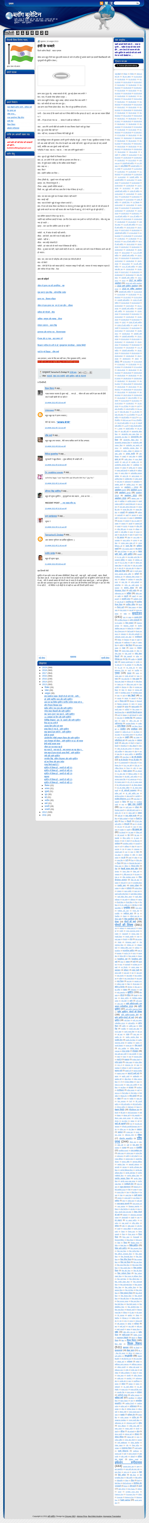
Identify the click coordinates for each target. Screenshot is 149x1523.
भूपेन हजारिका (122, 1048)
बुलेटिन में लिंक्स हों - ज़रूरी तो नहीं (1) (58, 782)
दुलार (134, 827)
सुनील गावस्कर (124, 1417)
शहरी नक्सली (120, 1329)
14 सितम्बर (136, 202)
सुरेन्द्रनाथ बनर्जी (131, 1423)
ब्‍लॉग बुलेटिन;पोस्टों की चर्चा (124, 1017)
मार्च (46, 803)
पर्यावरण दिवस (138, 888)
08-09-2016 (121, 141)
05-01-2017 (121, 107)
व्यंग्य (125, 1321)
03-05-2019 (121, 96)
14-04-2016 (136, 208)
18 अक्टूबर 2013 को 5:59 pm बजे (55, 402)
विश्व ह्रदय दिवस (119, 1309)
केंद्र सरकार (129, 623)
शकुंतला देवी (139, 1321)
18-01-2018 (130, 244)
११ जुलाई (117, 169)
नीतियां (126, 866)
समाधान (131, 1384)
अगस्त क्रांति (130, 454)
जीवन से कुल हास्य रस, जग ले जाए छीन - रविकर (55, 305)
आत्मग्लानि (120, 515)
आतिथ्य (140, 512)
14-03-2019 (125, 208)
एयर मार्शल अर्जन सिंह (134, 557)
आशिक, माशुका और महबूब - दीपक (50, 319)
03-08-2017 (132, 96)
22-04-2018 (119, 306)
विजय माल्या (126, 1237)
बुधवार (125, 989)
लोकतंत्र (125, 1215)
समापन (137, 1384)
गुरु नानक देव (130, 667)
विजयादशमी (136, 1237)
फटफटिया (117, 950)
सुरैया (140, 1423)
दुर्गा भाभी (127, 827)
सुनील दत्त (135, 1417)
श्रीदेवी (137, 1361)
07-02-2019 (127, 127)
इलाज (131, 532)
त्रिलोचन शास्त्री (119, 810)
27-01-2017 (127, 361)
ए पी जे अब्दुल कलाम (127, 549)
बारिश (120, 978)
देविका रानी (139, 832)
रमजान (137, 1132)
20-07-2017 (125, 272)
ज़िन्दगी (116, 746)
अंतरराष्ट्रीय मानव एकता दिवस (130, 434)
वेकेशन (137, 1315)
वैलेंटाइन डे (125, 1318)
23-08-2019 (125, 319)
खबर (133, 640)
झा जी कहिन (135, 760)
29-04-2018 (121, 387)
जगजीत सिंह (128, 718)
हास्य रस (126, 1472)
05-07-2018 (132, 113)
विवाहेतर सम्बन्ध (135, 1243)
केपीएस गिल (130, 628)
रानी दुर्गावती (134, 1156)
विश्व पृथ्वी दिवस (121, 1279)
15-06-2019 (138, 219)
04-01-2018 (138, 99)
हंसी (125, 1454)
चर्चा (124, 695)
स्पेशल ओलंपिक (135, 1442)
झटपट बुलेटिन (129, 754)
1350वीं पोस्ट (126, 202)
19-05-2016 (119, 261)
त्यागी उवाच (129, 807)
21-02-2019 (138, 292)
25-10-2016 (119, 347)
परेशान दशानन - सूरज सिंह (47, 325)
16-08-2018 (136, 230)
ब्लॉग (131, 1001)
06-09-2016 (138, 121)
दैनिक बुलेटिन (126, 838)
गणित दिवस (118, 653)
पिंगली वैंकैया (129, 902)
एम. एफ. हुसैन (121, 557)
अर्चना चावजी (138, 479)
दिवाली (129, 821)
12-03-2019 (125, 183)
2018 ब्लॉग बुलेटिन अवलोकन (134, 283)
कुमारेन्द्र (137, 613)
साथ (132, 1400)
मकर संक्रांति (132, 1054)
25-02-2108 (136, 339)
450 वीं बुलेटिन (130, 409)
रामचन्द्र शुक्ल (129, 1159)
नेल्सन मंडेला (126, 871)
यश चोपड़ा (124, 1121)
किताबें (140, 604)
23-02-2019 (125, 314)
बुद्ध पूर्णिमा (117, 989)
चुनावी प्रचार (118, 709)
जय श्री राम (139, 734)
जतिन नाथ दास (134, 721)
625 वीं (134, 417)
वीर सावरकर (120, 1315)
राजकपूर (117, 1147)
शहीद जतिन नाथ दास (129, 1332)
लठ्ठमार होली (127, 1198)
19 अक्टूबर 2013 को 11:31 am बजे (55, 527)
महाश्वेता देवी (118, 1079)
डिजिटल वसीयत (132, 774)
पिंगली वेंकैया (120, 902)
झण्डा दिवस (126, 757)
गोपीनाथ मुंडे (130, 681)
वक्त (138, 1217)
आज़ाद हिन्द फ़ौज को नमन (53, 726)
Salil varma (125, 1500)
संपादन (134, 1373)
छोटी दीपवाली (133, 715)
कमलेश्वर (130, 579)
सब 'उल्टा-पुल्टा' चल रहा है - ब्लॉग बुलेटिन (59, 714)
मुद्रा (125, 1098)
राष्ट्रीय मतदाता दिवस (122, 1178)
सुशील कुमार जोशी (134, 1426)
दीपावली (126, 824)
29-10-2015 (138, 389)
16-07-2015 (125, 230)
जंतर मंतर (119, 718)
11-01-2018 (127, 169)
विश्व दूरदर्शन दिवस (125, 1268)
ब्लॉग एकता (139, 1001)
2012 (44, 812)
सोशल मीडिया (119, 1437)
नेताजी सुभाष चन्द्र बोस (129, 869)
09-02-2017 (127, 143)
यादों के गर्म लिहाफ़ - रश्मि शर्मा (48, 352)
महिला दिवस (128, 1079)
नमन (137, 852)
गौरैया (130, 687)
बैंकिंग (129, 995)
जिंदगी (132, 743)
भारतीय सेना (119, 1040)
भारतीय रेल (118, 1037)
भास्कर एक (129, 1045)
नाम (141, 857)
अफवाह (140, 468)
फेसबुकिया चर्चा (122, 959)
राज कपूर (136, 1145)
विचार (123, 1234)
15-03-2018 (127, 219)
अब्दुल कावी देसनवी (122, 470)
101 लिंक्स (124, 166)
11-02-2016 (138, 169)
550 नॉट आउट (119, 414)
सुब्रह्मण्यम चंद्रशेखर (120, 1420)
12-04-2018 (136, 183)
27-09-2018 (127, 367)
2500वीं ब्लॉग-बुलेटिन (128, 350)
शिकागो (133, 1338)
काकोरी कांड (126, 599)
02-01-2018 (127, 82)
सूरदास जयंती (129, 1428)
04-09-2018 (127, 104)
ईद (141, 535)
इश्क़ (116, 535)
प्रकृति (121, 931)
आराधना (123, 523)
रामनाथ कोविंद (126, 1162)
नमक (131, 852)
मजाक (124, 1056)
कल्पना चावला (129, 588)
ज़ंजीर (140, 715)
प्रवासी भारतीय (129, 936)
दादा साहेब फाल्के (130, 815)
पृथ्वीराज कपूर (128, 913)
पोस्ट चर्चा (118, 919)
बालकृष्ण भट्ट (138, 981)
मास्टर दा (117, 1093)
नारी (126, 860)
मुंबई (141, 1096)
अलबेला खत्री (119, 484)
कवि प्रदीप (132, 590)
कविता (129, 593)
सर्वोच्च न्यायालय (135, 1395)
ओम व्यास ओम (130, 568)
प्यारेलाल (122, 928)
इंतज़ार (132, 526)
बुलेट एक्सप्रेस (121, 992)
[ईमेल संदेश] (79, 372)
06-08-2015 (127, 121)
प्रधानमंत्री (125, 934)
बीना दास (137, 987)
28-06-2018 (132, 375)
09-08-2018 (138, 149)
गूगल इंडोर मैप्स (125, 679)
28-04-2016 (127, 373)
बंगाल (121, 962)
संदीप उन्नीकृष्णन (125, 1373)
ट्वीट (134, 768)
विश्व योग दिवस (129, 1290)
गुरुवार (117, 673)
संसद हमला (120, 1375)
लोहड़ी (132, 1217)
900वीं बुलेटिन (130, 428)
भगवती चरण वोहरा (134, 1029)
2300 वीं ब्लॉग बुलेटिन (135, 322)
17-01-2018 (133, 233)
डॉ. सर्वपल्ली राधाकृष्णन (128, 790)
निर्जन (125, 863)
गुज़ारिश (133, 659)
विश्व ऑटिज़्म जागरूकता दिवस (123, 1254)
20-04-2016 (130, 269)
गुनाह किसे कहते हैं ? (51, 764)
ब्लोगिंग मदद (132, 1026)
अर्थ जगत (119, 481)
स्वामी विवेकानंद (123, 1451)
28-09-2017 (121, 381)
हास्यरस (134, 1472)
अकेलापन (137, 451)
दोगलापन (117, 841)
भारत (127, 1034)
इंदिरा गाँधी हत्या (121, 529)
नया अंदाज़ (118, 855)
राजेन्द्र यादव (129, 1153)
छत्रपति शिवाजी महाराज (134, 712)
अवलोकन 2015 (131, 495)
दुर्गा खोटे (139, 824)
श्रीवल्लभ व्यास (119, 1370)
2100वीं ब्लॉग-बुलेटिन (123, 300)
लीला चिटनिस (124, 1209)
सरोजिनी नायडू (122, 1395)
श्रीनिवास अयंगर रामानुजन (122, 1364)
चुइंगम (132, 704)
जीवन (140, 746)
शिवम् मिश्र (118, 1344)
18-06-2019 (119, 250)
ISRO (140, 1494)
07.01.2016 (121, 135)
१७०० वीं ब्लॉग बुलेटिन (129, 241)
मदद (130, 1056)
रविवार (140, 1135)
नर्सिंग (133, 855)
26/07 (137, 358)
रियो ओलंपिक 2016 (120, 1189)
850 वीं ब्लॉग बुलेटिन (136, 426)
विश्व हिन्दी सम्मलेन (132, 1304)
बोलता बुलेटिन (125, 998)
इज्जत (130, 529)
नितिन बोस (139, 860)
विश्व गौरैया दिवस (125, 1259)
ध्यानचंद (117, 849)
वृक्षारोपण (130, 1315)
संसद (140, 1373)
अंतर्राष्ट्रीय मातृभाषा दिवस (131, 448)
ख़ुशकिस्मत (127, 642)
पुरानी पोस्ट (105, 658)
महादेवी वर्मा (128, 1071)
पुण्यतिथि (127, 907)
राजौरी (127, 1156)
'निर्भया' (132, 74)
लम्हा (123, 1201)
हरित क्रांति (124, 1456)
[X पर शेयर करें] (88, 372)
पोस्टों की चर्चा (130, 921)
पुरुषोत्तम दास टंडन (123, 911)
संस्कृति (129, 1375)
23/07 (124, 322)
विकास (123, 1231)
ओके (131, 562)
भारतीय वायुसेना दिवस (132, 1037)
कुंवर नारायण (123, 610)
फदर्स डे (140, 950)
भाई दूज (140, 1031)
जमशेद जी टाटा (126, 732)
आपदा (130, 518)
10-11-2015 (132, 160)
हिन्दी (138, 1480)
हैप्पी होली (133, 1486)
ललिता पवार (131, 1201)
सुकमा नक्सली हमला (134, 1412)
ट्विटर (128, 768)
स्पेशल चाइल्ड (119, 1445)
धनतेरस (117, 843)
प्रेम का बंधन (138, 939)
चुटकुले (49, 376)
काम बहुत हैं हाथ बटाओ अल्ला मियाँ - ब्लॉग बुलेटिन (62, 753)
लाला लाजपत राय (137, 1203)
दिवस (122, 821)
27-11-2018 (138, 367)
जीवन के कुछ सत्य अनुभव (124, 748)
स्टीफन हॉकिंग (118, 1440)
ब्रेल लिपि (124, 1001)
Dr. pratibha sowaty (54, 472)
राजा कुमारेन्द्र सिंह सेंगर (15, 117)
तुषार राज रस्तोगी (59, 376)
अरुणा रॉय (125, 476)
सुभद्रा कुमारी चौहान (134, 1420)
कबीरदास (122, 579)
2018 (44, 670)
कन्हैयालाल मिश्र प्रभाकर (132, 576)
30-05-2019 (132, 392)
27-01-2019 (138, 361)
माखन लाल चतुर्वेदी (131, 1085)
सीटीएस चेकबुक (131, 1409)
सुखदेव (122, 1415)
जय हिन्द (119, 737)
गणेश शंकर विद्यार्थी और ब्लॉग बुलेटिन (57, 711)
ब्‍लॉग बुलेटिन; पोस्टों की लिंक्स (129, 1011)
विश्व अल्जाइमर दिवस (136, 1248)
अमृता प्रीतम (124, 473)
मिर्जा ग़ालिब (125, 1093)
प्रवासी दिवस (118, 936)
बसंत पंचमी (135, 970)
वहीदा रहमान (131, 1226)
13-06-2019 (125, 196)
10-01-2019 (133, 155)
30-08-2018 (138, 395)
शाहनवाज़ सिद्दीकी (122, 1338)
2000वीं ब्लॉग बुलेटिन (127, 277)
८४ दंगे (126, 426)
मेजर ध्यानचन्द (122, 1101)
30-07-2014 (127, 395)
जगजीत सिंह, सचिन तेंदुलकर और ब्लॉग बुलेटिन (61, 758)
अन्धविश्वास (136, 465)
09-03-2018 (121, 146)
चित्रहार (132, 701)
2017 (44, 673)
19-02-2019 (125, 258)
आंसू (116, 501)
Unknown (49, 410)
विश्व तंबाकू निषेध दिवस (123, 1265)
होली (140, 1486)
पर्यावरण (129, 888)
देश (129, 835)
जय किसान (137, 732)
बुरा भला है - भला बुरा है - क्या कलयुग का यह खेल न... (63, 749)
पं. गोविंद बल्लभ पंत (127, 874)
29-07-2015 (132, 387)
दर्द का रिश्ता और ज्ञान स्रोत (54, 761)
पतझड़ (116, 883)
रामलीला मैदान (121, 1164)
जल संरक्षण (136, 737)
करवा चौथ (124, 582)
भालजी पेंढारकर (119, 1045)
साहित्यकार (133, 1406)
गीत (126, 659)
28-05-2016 (138, 373)
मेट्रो (130, 1101)
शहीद (116, 1332)
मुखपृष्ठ (11, 3)
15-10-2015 (132, 222)
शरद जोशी (131, 1326)
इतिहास (137, 529)
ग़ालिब (137, 656)
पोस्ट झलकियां (129, 919)
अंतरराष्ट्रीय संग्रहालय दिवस (122, 442)
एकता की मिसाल (122, 551)
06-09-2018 (132, 124)
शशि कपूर (139, 1326)
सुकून (116, 1415)
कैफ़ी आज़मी (130, 631)
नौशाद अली (136, 871)
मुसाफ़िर (131, 1098)
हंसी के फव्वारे (49, 735)
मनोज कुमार (118, 1062)
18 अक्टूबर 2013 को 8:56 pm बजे (55, 446)
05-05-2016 (138, 110)
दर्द (124, 813)
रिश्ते (129, 1189)
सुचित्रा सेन (131, 1415)
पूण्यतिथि (117, 913)
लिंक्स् (116, 1209)
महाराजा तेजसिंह (138, 1071)
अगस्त (47, 788)
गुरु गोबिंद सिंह (138, 665)
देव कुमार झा (11, 110)
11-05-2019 (132, 171)
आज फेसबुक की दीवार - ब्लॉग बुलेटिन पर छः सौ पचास (63, 741)
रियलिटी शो (137, 1187)
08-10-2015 (132, 141)
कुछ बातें (131, 610)
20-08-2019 (119, 275)
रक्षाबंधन (120, 1132)
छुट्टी (118, 715)
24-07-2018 (130, 331)
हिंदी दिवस (133, 1475)
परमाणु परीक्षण (134, 885)
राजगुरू (131, 1147)
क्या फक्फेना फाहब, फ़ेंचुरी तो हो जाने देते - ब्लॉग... (62, 696)
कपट (116, 579)
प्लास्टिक (137, 948)
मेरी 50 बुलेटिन (121, 1107)
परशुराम (117, 888)
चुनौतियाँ (127, 709)
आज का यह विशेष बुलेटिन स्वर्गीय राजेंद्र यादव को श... (64, 702)
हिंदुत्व (126, 1480)
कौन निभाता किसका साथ (53, 705)
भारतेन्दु (137, 1043)
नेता (116, 869)
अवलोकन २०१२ (136, 490)
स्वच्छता (117, 1448)
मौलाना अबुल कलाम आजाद (123, 1118)
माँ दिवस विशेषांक (129, 1082)
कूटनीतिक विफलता (122, 620)
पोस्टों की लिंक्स (124, 924)
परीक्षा (122, 888)
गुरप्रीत (138, 662)
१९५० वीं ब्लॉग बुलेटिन (128, 266)
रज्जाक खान (129, 1132)
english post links (132, 1491)
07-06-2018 (121, 129)
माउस (138, 1082)
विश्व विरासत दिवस (126, 1296)
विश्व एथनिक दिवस (134, 1251)
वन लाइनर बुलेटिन (131, 1220)
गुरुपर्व (129, 670)
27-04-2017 (121, 364)
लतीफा (117, 1201)
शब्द (116, 1326)
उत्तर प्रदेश (136, 537)
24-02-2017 (125, 328)
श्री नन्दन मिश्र (138, 1359)
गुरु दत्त (120, 667)
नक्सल (129, 849)
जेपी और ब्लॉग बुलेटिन (52, 756)
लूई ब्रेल (132, 1209)
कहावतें (134, 596)
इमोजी (116, 532)
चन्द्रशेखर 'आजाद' (125, 693)
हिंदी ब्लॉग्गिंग (138, 1477)
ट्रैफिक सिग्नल (119, 768)
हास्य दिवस (118, 1472)
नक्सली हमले (118, 852)
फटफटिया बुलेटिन (128, 950)
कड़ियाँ (137, 574)
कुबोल (125, 614)
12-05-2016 (119, 185)
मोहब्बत (119, 1115)
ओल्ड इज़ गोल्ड (120, 571)
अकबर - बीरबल (127, 451)
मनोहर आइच (128, 1062)
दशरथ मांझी (131, 813)
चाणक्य (126, 698)
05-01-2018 (132, 107)
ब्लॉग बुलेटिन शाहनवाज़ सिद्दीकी (134, 1009)
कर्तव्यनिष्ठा (117, 585)
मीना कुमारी (133, 1096)
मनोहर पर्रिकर (138, 1062)
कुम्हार (129, 617)
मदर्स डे (119, 1059)
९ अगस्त (120, 428)
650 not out (127, 420)
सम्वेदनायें (117, 1387)
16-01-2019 (130, 227)
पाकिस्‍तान (132, 899)
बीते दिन (130, 987)
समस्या (116, 1384)
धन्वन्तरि (137, 843)
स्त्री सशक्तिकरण (122, 1442)
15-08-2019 (121, 222)
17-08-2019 (132, 238)
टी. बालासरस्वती (123, 762)
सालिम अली (124, 1406)
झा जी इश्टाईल (137, 757)
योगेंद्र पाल (123, 1129)
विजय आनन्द (131, 1234)
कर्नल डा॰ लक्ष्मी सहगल (132, 585)
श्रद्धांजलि (128, 1355)
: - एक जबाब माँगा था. (68, 503)
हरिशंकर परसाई (133, 1459)
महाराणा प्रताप (121, 1073)
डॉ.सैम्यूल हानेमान (119, 796)
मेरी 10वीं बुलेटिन (125, 1104)
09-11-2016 (133, 152)
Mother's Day (129, 1497)
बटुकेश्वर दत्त (136, 964)
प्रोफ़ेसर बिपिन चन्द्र (126, 948)
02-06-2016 (132, 85)
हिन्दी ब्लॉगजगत (127, 1483)
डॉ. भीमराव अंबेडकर (137, 785)
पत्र (129, 883)
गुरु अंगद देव (118, 665)
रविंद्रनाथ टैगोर (129, 1135)
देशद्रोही (117, 838)
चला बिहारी (131, 695)
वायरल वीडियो (127, 1228)
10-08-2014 (138, 157)
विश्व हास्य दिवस (135, 1301)
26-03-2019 (136, 353)
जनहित (140, 723)
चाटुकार (119, 698)
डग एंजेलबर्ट (138, 771)
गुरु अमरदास (128, 665)
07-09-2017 (138, 132)
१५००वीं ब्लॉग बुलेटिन (129, 224)
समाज (123, 1384)
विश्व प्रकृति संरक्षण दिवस (122, 1282)
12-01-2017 (131, 180)
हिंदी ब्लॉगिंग (129, 1477)
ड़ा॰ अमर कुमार (121, 774)
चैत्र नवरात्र (135, 709)
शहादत (128, 1329)
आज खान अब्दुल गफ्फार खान (128, 507)
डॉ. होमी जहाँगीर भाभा (132, 793)
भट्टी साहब (118, 1031)
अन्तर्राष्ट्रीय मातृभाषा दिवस (122, 465)
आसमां (118, 526)
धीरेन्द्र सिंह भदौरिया (53, 491)
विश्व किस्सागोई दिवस (127, 1256)
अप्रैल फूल (132, 468)
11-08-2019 (138, 174)
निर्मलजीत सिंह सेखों (134, 863)
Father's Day (119, 1494)
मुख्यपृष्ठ (73, 656)
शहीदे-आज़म (126, 1335)
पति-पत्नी (123, 883)
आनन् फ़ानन (123, 518)
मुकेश (119, 1098)
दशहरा (140, 813)
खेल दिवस (129, 645)
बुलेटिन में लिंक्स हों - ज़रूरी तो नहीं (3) (58, 773)
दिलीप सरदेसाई (124, 818)
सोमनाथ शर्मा (128, 1434)
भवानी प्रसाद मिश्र (129, 1031)
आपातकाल (138, 518)
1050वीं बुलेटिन (135, 166)
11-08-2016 (127, 174)
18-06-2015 (136, 247)
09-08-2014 (127, 149)
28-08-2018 (138, 378)
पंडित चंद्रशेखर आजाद (129, 877)
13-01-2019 (119, 194)
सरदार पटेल (124, 1389)
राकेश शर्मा (120, 1145)
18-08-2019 (130, 250)
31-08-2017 (130, 403)
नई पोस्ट (42, 658)
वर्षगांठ (117, 1226)
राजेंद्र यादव (120, 1153)
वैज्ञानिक (117, 1318)
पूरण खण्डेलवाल (51, 516)
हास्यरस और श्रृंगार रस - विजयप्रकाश (51, 332)
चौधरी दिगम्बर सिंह (119, 712)
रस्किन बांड (133, 1142)
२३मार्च (135, 325)
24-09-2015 (126, 333)
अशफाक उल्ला (135, 498)
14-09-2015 (125, 213)
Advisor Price (82, 1516)
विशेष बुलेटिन (133, 1245)
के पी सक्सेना (118, 623)
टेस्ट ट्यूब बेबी (128, 765)
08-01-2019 (132, 135)
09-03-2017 (138, 143)
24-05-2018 (136, 328)
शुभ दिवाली (136, 1347)
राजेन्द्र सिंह (139, 1153)
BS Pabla (131, 1489)
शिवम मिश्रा (131, 1340)
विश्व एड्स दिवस (121, 1251)
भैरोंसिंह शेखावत (134, 1048)
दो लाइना (136, 838)
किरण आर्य (120, 607)
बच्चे (134, 962)
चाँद (141, 695)
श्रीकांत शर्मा (120, 1361)
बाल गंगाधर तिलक (129, 978)
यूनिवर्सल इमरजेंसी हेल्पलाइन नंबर (131, 1126)
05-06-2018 (121, 113)
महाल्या (46, 776)
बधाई (116, 967)
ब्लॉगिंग (124, 1026)
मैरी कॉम (123, 1112)
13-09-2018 (119, 199)
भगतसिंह (123, 1029)
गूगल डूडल (135, 679)
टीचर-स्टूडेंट (133, 762)
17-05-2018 (127, 236)
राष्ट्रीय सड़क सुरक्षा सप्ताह (128, 1181)
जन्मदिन (123, 729)
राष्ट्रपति (117, 1167)
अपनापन (117, 468)
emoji (119, 1491)
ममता (138, 1065)
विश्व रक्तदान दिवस (126, 1293)
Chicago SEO (70, 1516)
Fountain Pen (130, 1494)
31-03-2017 (136, 400)
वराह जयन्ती (125, 1223)
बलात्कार (117, 970)
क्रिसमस (126, 640)
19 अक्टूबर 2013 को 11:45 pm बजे (55, 545)
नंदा (123, 849)
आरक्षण (116, 523)
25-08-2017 (125, 345)
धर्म (121, 846)
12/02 (137, 188)
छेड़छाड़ (125, 715)
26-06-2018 (130, 356)
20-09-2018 (130, 275)
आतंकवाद (131, 512)
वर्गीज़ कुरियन (135, 1223)
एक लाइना (138, 549)
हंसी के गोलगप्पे (81, 376)
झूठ (116, 762)
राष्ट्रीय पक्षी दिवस (130, 1173)
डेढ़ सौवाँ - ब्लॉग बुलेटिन (131, 776)
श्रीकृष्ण (129, 1361)
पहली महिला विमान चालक (124, 896)
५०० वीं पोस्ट (136, 412)
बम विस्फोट (124, 967)
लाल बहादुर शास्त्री (123, 1203)
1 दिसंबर (123, 155)
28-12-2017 (132, 381)
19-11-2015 (126, 264)
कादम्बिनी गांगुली (137, 599)
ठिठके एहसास (127, 771)
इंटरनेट (125, 526)
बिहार (128, 984)
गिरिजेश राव (118, 659)
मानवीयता (139, 1087)
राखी (128, 1145)
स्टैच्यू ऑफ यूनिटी (130, 1440)
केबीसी (138, 628)
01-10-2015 (132, 79)
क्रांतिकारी (138, 637)
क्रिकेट (119, 640)
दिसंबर (47, 687)
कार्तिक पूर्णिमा (130, 604)
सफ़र (129, 1381)
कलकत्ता (117, 588)
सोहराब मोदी (130, 1437)
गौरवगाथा (124, 687)
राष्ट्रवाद (124, 1167)
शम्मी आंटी (122, 1326)
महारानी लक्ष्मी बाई (133, 1073)
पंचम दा (117, 877)
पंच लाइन (137, 874)
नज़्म (126, 852)
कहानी (126, 596)
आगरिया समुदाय (131, 501)
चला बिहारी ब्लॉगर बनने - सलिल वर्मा (19, 107)
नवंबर (47, 690)
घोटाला (130, 690)
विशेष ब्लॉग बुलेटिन (121, 1248)
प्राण (138, 936)
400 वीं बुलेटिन (119, 409)
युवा (131, 1124)
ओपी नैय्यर (127, 565)
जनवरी (47, 809)
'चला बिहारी (118, 74)
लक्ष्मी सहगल (138, 1195)
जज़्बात (123, 721)
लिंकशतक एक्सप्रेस (134, 1206)
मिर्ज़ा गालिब (134, 1093)
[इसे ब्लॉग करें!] (85, 372)
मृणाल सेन (139, 1098)
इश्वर (131, 535)
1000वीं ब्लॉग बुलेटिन (128, 163)
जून (46, 794)
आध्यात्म (134, 515)
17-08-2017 (121, 238)
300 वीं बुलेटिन (132, 398)
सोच (138, 1431)
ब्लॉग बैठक (127, 1020)
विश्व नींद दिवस (138, 1270)
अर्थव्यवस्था (128, 481)
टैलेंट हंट (137, 765)
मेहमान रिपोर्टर (119, 1110)
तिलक (131, 802)
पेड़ (138, 913)
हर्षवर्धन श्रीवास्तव (13, 128)
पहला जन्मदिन (128, 891)
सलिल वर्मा (119, 1397)
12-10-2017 (127, 188)
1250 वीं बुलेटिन (135, 191)
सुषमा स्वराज (118, 1428)
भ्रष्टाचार (117, 1051)
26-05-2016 (119, 356)
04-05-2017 (121, 102)
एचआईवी (139, 554)
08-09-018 (138, 138)
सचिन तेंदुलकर (138, 1375)
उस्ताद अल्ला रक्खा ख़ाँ (128, 543)
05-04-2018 (127, 110)
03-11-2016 (127, 99)
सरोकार (139, 1392)
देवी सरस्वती (120, 835)
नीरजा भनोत (135, 866)
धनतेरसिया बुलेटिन (128, 843)
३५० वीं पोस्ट (124, 406)
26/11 (117, 361)
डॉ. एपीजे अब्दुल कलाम (123, 785)
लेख (139, 1209)
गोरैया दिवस (139, 681)
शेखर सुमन (130, 1350)
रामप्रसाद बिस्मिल (137, 1162)
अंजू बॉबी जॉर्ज (125, 431)
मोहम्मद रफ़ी (127, 1115)
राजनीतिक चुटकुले (123, 1150)
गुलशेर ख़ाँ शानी (129, 676)
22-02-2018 (125, 303)
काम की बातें (120, 602)
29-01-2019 (127, 384)
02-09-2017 (138, 88)
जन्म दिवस (121, 726)
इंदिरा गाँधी (139, 526)
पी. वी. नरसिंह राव (125, 905)
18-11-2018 (126, 252)
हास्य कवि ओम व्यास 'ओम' (133, 1469)
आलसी (130, 523)
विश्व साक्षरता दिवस (137, 1298)
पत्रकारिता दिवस (137, 883)
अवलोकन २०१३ (125, 493)
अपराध (124, 468)
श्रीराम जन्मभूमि (121, 1367)
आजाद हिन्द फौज (127, 509)
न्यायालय (117, 874)
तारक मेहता (137, 799)
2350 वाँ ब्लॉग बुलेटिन (123, 325)
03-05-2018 (138, 93)
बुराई (141, 989)
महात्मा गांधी (118, 1071)
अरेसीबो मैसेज (128, 479)
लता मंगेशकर (136, 1198)
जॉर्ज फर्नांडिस (118, 751)
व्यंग (120, 1321)
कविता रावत (139, 593)
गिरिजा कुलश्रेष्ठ (51, 454)
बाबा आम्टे (139, 973)
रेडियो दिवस (135, 1192)
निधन (118, 863)
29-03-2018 (138, 384)
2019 (44, 667)
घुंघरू (122, 690)
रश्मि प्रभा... (11, 114)
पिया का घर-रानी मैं (51, 723)
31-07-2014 (119, 403)
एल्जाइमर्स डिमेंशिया (120, 560)
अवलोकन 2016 (120, 498)
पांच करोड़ (125, 899)
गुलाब (138, 676)
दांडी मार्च (120, 815)
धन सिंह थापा (136, 841)
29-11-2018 (121, 392)
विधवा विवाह (130, 1240)
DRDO (140, 1489)
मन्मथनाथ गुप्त (129, 1065)
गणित (138, 651)
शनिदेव (129, 1324)
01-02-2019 (138, 76)
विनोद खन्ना (139, 1240)
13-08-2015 (136, 196)
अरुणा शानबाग (135, 476)
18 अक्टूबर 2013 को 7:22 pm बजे (55, 428)
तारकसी (117, 802)
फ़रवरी (47, 806)
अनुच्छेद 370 (135, 462)
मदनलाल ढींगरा (138, 1056)
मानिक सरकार (130, 1090)
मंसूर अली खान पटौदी (120, 1054)
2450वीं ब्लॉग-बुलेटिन (128, 336)
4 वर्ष (138, 406)
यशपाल (132, 1121)
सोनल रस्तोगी (118, 1434)
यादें (138, 1121)
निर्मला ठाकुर (118, 866)
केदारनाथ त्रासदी (128, 626)
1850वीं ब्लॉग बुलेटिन (128, 255)
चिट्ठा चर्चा (123, 701)
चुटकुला (140, 704)
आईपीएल (122, 501)
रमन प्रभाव (118, 1135)
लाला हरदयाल (121, 1206)
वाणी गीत (10, 121)
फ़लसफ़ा (119, 953)
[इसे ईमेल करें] (82, 372)
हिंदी (140, 1472)
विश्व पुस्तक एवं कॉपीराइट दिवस (133, 1276)
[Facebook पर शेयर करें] (90, 372)
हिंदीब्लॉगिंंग (120, 1480)
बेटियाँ (122, 995)
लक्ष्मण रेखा (128, 1195)
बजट (121, 964)
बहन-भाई (126, 973)
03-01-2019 (132, 90)
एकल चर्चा (132, 551)
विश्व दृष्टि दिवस (126, 1270)
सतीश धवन (120, 1378)
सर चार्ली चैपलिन (128, 1387)
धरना (116, 846)
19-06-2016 (130, 261)
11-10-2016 (122, 177)
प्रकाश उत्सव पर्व (131, 928)
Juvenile (120, 1497)
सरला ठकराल (130, 1392)
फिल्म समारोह (131, 956)
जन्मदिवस (134, 729)
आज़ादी (122, 512)
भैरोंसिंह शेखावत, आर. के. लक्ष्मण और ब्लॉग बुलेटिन (62, 720)
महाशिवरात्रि (136, 1076)
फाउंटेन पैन (127, 953)
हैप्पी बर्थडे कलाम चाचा (52, 744)
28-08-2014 (127, 378)
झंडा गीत (119, 754)
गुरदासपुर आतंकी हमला (127, 662)
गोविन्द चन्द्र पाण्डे (131, 684)
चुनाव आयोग (135, 707)
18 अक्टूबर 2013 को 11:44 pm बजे (55, 483)
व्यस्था (131, 1321)
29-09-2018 (127, 389)
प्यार (116, 928)
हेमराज (125, 1486)
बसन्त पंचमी (118, 973)
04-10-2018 (138, 104)
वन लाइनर (118, 1220)
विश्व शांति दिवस (124, 1298)
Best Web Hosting (95, 1516)
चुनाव (126, 707)
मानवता (131, 1087)
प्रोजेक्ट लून (130, 945)
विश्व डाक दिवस (137, 1262)
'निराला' (125, 74)
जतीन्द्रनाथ (118, 723)
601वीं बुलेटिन (125, 417)
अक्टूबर (47, 693)
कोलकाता (123, 634)
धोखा (133, 846)
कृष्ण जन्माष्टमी (134, 620)
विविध (116, 1245)
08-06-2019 (128, 138)
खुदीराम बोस (118, 642)
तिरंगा (124, 802)
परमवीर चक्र (121, 885)
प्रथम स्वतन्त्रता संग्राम (132, 931)
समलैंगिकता (137, 1381)
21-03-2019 (121, 294)
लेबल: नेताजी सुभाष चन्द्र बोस (123, 1212)
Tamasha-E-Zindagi (54, 535)
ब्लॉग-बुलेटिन (131, 1023)
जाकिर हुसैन (124, 743)
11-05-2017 (121, 171)
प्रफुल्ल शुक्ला (135, 934)
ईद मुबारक (120, 537)
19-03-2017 (136, 258)
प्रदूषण (116, 934)
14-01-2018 (130, 205)
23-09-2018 (136, 319)
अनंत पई (125, 462)
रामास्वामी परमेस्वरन (134, 1164)
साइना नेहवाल (124, 1400)
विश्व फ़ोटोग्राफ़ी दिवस (126, 1284)
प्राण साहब (117, 939)
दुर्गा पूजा (119, 827)
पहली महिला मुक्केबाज (136, 894)
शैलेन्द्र (130, 1353)
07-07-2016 (132, 129)
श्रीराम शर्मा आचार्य (134, 1367)
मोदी (141, 1112)
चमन (118, 695)
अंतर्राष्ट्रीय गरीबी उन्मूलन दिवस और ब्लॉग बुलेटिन (62, 738)
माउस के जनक (119, 1085)
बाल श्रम (129, 981)
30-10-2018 (121, 398)
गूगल (116, 679)
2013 (44, 684)
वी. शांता (132, 1312)
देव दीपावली (122, 832)
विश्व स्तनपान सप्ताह (122, 1301)
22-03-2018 (136, 303)
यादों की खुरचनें (120, 1124)
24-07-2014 (119, 331)
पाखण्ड (140, 899)
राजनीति (139, 1147)
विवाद (125, 1243)
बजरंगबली (127, 964)
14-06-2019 (130, 210)
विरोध (118, 1243)
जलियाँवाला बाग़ (120, 740)
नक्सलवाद (136, 849)
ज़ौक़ (136, 751)
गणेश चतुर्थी (128, 653)
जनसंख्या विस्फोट (130, 723)
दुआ (134, 824)
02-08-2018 (127, 88)
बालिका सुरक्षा (120, 984)
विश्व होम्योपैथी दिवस (133, 1307)
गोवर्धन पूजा (120, 684)
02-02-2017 (138, 82)
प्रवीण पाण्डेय (50, 553)
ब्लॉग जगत (120, 1004)
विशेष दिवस (123, 1245)
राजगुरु (124, 1147)
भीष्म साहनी (138, 1045)
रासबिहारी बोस (129, 1184)
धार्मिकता (127, 846)
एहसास (130, 560)
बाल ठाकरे (139, 978)
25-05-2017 (119, 342)
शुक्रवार (126, 1347)
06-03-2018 (138, 115)
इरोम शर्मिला (124, 532)
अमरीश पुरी (132, 470)
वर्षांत (123, 1226)
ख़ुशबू (134, 642)
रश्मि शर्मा (48, 435)
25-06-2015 (130, 342)
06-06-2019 (132, 118)
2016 (44, 676)
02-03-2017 (121, 85)
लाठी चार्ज (139, 1201)
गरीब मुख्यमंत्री (128, 656)
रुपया (140, 1189)
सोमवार (137, 1434)
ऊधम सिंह (129, 546)
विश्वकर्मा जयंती (131, 1309)
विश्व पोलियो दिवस (134, 1279)
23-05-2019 (130, 317)
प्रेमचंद (119, 942)
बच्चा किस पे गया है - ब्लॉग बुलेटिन (56, 729)
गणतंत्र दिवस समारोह (128, 651)
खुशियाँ (121, 645)
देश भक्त (136, 835)
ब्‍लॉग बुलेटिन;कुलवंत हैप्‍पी (130, 1015)
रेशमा (121, 1195)
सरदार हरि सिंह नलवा (136, 1389)
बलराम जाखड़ (135, 967)
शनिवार (136, 1324)
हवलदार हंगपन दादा (128, 1466)
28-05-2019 (121, 375)
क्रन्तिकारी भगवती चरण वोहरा (123, 637)
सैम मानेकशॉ (131, 1431)
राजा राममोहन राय (136, 1150)
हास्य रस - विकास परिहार (47, 299)
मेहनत (138, 1107)
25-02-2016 (125, 339)
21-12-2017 (127, 297)
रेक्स (128, 1192)
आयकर (127, 521)
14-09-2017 (136, 213)
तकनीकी (137, 796)
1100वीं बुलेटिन (134, 177)
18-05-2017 (125, 247)
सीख (122, 1409)
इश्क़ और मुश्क (123, 535)
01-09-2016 (121, 79)
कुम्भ (124, 617)
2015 (44, 679)
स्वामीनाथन (136, 1451)
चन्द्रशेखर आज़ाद (137, 693)
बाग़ (133, 973)
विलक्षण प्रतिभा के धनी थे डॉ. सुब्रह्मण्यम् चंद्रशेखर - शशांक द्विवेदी (62, 345)
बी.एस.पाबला (136, 984)
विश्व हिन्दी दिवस (119, 1304)
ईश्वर (129, 537)
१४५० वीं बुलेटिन (135, 216)
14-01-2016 (119, 205)
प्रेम (131, 939)
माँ (121, 1082)
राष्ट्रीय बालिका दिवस (133, 1175)
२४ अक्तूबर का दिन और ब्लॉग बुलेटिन (57, 717)
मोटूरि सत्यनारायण (132, 1112)
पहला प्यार (137, 891)
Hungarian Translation (112, 1516)
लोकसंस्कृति (125, 1217)
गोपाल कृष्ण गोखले (119, 681)
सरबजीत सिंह (120, 1392)
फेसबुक (140, 956)
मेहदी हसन (131, 1107)
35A (132, 406)
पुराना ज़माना (138, 908)
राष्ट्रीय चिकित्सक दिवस (126, 1170)
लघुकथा (119, 1198)
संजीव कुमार (134, 1370)
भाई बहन (120, 1034)
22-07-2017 (130, 306)
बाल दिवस (120, 981)
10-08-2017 (121, 160)
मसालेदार (117, 1068)
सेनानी (137, 1428)
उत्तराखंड (117, 540)
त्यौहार (137, 807)
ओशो (131, 571)
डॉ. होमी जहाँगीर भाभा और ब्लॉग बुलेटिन (58, 699)
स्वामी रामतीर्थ (138, 1448)
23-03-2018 (119, 317)
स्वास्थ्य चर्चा (118, 1454)
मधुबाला (126, 1059)
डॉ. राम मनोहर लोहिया (123, 788)
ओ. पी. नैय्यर (123, 562)
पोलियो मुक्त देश (134, 916)
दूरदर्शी (128, 830)
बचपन (128, 962)
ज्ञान (141, 751)
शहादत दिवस (136, 1329)
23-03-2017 (136, 314)
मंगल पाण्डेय (125, 1051)
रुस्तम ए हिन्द (120, 1192)
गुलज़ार (129, 673)
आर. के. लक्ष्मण (136, 521)
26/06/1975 (127, 358)
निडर (132, 860)
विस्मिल (125, 1312)
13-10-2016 (130, 199)
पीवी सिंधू (134, 905)
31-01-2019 (125, 400)
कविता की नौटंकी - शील (46, 312)
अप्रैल (47, 800)
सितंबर (47, 785)
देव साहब (130, 832)
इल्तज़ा (138, 532)
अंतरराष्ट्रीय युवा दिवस (121, 437)
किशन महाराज (132, 607)
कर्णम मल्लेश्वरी (135, 582)
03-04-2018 (127, 93)
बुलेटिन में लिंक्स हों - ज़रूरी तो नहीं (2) (58, 779)
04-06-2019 (132, 102)
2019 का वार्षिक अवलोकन (132, 289)
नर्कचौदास (126, 855)
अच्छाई (124, 456)
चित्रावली (139, 701)
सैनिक (122, 1431)
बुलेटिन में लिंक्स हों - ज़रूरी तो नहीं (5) (58, 767)
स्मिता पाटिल (135, 1445)
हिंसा (132, 1480)
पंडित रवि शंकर (135, 880)
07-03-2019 (138, 127)
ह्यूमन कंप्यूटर (122, 1489)
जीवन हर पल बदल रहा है (53, 747)
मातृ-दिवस (123, 1087)
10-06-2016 (127, 157)
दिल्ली (131, 818)
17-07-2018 (138, 236)
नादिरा (135, 857)
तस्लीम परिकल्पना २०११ (123, 799)
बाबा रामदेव (129, 975)
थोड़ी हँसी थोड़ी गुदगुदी (132, 810)
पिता (136, 902)
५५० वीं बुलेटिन (130, 414)
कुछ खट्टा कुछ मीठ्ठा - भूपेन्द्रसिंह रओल (52, 292)
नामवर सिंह (120, 860)
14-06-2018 (119, 210)
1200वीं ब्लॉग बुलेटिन (121, 191)
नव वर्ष (123, 857)
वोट (116, 1321)
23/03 (117, 322)
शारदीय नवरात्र (137, 1335)
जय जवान (117, 734)
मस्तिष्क (124, 1068)
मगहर (140, 1054)
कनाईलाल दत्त (119, 576)
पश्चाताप (119, 891)
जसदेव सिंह (131, 740)
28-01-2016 (121, 370)
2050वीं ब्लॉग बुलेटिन (125, 292)
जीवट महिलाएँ (132, 746)
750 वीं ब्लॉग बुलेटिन (123, 423)
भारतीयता (129, 1043)
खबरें (138, 640)
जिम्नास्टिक (124, 746)
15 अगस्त (117, 219)
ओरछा (138, 568)
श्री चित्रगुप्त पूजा (126, 1359)
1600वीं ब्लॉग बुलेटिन (120, 233)
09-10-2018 (121, 152)
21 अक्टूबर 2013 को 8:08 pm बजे (55, 564)
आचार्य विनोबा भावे (130, 504)
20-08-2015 (136, 272)
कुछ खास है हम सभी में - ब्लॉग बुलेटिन (57, 732)
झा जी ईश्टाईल (123, 760)
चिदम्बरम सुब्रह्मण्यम (122, 704)
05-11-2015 (127, 115)
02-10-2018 (121, 90)
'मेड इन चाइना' (127, 76)
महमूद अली (137, 1068)
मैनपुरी (116, 1112)
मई (46, 797)
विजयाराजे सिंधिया (119, 1240)
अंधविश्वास (117, 451)
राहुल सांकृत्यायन (125, 1187)
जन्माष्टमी (117, 732)
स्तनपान (140, 1440)
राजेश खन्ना (120, 1156)
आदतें (127, 515)
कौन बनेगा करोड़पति (134, 634)
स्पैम (127, 1445)
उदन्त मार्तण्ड (126, 540)
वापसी (118, 1228)
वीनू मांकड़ (139, 1312)
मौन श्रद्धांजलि (136, 1115)
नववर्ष (129, 857)
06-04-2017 (121, 118)
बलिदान (126, 970)
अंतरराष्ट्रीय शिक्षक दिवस (131, 440)
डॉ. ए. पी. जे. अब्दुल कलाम (134, 782)
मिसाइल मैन (124, 1096)
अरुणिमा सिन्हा (118, 479)
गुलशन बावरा (118, 676)
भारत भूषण (136, 1034)
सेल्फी (116, 1431)
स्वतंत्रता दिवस (127, 1448)
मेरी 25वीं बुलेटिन (137, 1104)
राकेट (140, 1142)
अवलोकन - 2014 (131, 487)
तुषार (122, 804)
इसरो (136, 535)
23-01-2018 (130, 311)
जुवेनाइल (137, 748)
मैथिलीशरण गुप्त (134, 1110)
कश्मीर (119, 596)
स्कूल (138, 1437)
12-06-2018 (130, 185)
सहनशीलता (131, 1398)
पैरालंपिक (117, 916)
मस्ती (130, 1068)
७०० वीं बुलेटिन (137, 420)
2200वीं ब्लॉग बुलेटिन (128, 308)
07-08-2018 (127, 132)
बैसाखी (135, 995)
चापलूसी (133, 698)
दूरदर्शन (122, 830)
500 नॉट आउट (124, 412)
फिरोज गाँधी (123, 956)
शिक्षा (122, 1340)
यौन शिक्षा (131, 1129)
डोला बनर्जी (130, 796)
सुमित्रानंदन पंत (119, 1423)
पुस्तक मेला (136, 911)
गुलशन (137, 673)
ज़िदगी (138, 743)
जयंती (127, 737)
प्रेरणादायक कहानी (130, 942)
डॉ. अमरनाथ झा (132, 779)
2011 (44, 815)
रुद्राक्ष (134, 1189)
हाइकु (138, 1466)
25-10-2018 (130, 347)
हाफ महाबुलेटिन (119, 1469)
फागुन (134, 953)
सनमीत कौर (123, 1381)
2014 (44, 681)
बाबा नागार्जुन (120, 975)
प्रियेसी (125, 939)
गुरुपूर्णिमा (137, 670)
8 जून (133, 423)
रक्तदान (139, 1129)
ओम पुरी (121, 568)
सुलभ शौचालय (122, 1426)
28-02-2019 (132, 370)
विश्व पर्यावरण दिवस (124, 1273)
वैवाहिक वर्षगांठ (135, 1318)
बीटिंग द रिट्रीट (120, 987)
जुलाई (47, 791)
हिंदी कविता (122, 1475)
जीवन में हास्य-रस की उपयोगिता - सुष (51, 285)
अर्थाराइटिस (137, 481)
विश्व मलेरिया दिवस (130, 1287)
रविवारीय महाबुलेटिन (126, 1138)
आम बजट (120, 521)
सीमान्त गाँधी (123, 1412)
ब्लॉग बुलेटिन (27, 15)
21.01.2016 (138, 297)
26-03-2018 (125, 353)
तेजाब (120, 807)
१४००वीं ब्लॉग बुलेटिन (121, 216)
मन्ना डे (119, 1065)
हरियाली (133, 1456)
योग (116, 1129)
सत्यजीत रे (129, 1378)
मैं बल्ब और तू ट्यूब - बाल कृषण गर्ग (50, 338)
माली (138, 1090)
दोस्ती (128, 841)
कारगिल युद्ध (130, 602)
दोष (123, 841)
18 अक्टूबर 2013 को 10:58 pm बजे (55, 465)
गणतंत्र (131, 648)
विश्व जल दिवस (125, 1262)
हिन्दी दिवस (117, 1483)
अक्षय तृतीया (118, 454)
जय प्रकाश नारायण (128, 734)
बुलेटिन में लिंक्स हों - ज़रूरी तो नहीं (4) (58, 770)
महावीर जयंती (125, 1076)
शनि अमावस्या (121, 1324)
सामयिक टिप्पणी (129, 1403)
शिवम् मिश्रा (11, 124)
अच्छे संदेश (132, 456)
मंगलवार (135, 1051)
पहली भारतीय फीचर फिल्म (121, 894)
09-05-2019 (132, 146)
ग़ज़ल (123, 648)
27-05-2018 (132, 364)
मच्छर (118, 1056)
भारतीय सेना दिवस (130, 1040)
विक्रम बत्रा (131, 1231)
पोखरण (125, 916)
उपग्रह (135, 540)
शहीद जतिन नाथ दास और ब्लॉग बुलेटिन (58, 708)
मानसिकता (120, 1090)
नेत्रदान (117, 871)
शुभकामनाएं (118, 1350)
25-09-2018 (136, 345)
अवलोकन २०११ (120, 490)
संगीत (127, 1370)
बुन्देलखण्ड (133, 989)
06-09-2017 (121, 124)
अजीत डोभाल (128, 459)
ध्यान (138, 846)
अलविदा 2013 (130, 484)
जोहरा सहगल (128, 751)
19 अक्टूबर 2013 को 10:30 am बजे (55, 508)
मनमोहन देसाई (136, 1059)
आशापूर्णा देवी (138, 523)
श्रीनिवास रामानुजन (137, 1364)
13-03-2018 (130, 194)
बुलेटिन (130, 992)
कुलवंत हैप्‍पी (138, 617)
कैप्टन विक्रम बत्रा (120, 631)
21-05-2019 (132, 294)
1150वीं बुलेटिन (119, 180)
